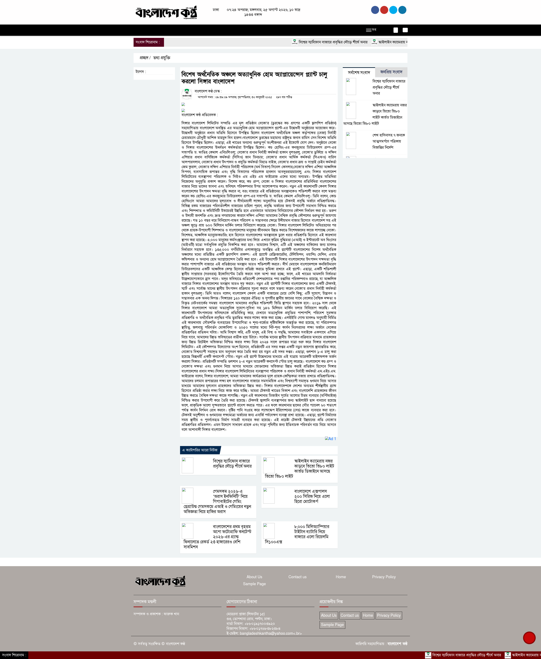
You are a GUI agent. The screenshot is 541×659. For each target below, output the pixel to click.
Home (341, 577)
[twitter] (384, 10)
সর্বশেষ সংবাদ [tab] (359, 73)
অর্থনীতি (200, 30)
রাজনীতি (169, 30)
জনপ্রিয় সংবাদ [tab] (391, 72)
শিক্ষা (307, 30)
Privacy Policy (384, 577)
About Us (254, 577)
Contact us (297, 577)
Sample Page (254, 584)
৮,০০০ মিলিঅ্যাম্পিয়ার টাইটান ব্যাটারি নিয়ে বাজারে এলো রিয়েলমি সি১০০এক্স (297, 534)
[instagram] (393, 10)
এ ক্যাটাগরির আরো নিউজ (199, 450)
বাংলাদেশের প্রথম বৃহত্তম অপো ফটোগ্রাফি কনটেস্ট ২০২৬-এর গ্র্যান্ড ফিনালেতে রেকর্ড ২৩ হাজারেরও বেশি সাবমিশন (217, 537)
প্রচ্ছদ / (145, 58)
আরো (320, 30)
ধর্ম (269, 30)
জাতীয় (153, 30)
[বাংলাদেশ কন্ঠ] (166, 12)
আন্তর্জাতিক (236, 30)
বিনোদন (281, 30)
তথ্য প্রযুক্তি (161, 58)
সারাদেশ (217, 30)
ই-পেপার (335, 30)
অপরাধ (185, 30)
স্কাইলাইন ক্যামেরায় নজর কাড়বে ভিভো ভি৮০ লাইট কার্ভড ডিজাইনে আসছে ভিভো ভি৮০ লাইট (299, 469)
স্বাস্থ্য (295, 30)
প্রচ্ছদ (139, 30)
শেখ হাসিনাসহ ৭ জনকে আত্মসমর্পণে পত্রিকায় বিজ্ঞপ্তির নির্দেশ (389, 141)
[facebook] (375, 10)
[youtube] (402, 10)
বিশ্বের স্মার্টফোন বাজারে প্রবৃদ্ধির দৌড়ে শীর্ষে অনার (313, 42)
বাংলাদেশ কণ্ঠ (397, 643)
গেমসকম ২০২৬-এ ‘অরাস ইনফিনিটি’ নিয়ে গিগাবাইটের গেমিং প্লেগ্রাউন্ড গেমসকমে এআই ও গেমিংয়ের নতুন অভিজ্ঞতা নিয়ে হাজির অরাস (217, 502)
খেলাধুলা (255, 30)
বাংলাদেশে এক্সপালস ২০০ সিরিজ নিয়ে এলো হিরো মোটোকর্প (312, 496)
